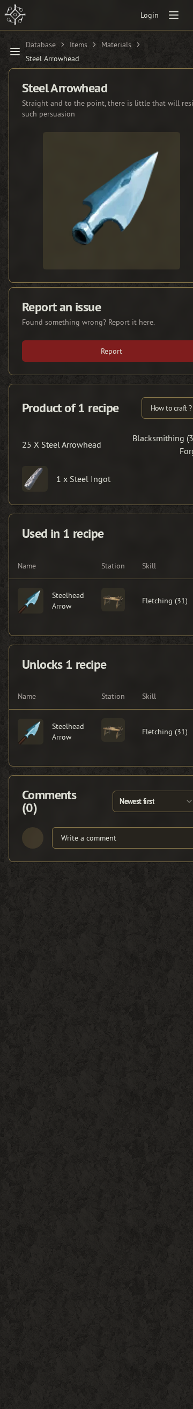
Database (41, 44)
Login (149, 15)
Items (78, 44)
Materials (116, 44)
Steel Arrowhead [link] (52, 58)
